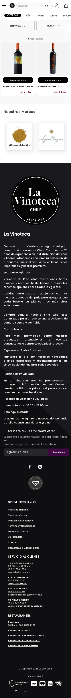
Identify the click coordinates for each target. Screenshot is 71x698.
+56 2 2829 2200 (17, 569)
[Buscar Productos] (46, 5)
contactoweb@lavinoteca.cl (44, 343)
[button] (57, 5)
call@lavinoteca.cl (17, 583)
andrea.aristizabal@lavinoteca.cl (25, 594)
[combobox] (34, 5)
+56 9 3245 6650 (17, 602)
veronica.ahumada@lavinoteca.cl (25, 605)
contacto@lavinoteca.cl (20, 572)
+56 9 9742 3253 (16, 580)
